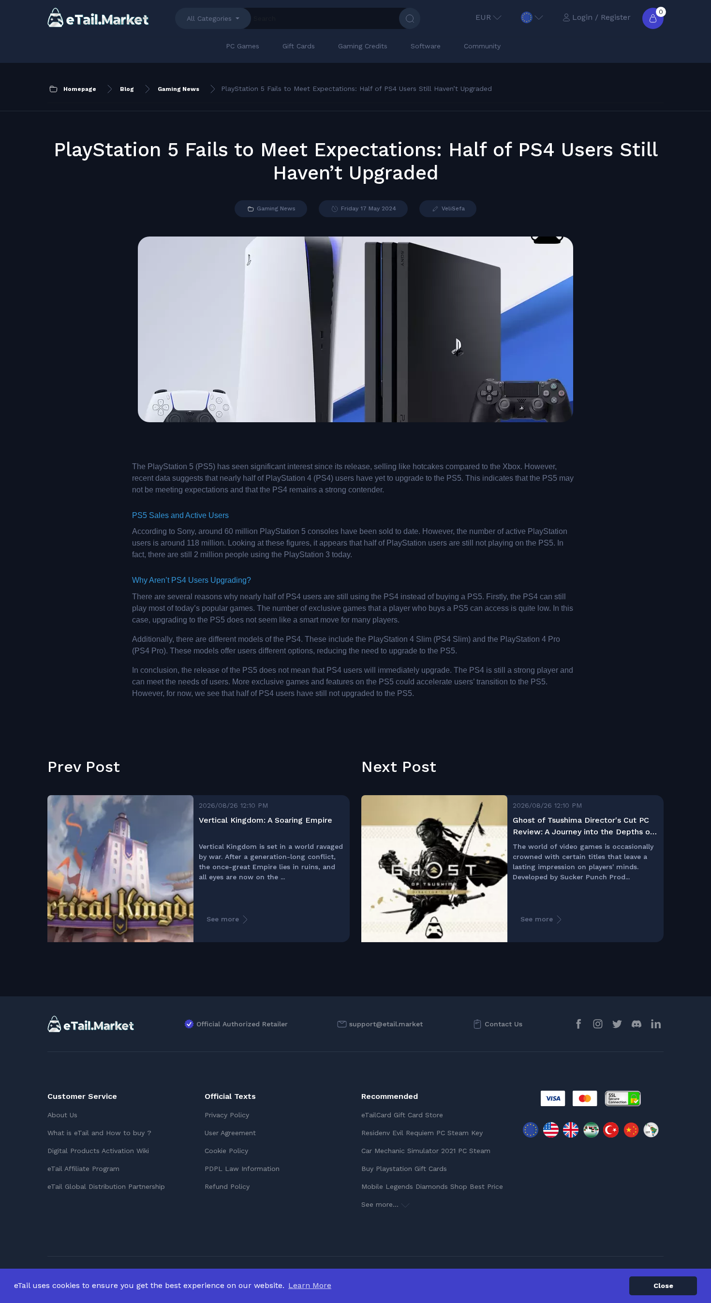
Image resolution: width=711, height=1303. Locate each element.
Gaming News (275, 208)
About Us (62, 1115)
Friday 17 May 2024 (367, 208)
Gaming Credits (362, 46)
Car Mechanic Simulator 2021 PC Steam (425, 1151)
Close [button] (663, 1285)
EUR (483, 17)
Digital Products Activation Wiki (98, 1151)
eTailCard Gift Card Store (402, 1115)
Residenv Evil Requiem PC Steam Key (422, 1133)
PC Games (242, 46)
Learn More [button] (309, 1285)
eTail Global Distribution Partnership (106, 1186)
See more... (381, 1204)
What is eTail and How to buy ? (99, 1133)
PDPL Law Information (242, 1168)
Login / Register (601, 17)
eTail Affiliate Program (83, 1168)
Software (426, 46)
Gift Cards (298, 46)
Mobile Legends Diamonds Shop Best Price (432, 1186)
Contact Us (503, 1024)
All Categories (209, 18)
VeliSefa (452, 208)
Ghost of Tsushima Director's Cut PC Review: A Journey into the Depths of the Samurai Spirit (583, 826)
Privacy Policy (227, 1115)
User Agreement (230, 1133)
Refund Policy (227, 1186)
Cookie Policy (226, 1151)
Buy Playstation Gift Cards (404, 1168)
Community (482, 46)
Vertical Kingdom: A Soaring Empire (265, 820)
